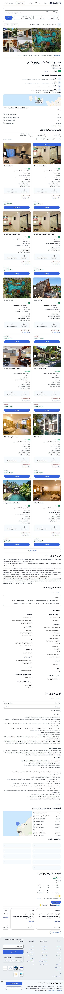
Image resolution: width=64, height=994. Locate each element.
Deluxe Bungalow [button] (39, 503)
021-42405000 (7, 957)
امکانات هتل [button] (36, 55)
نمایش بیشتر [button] (58, 804)
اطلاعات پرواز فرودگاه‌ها (56, 976)
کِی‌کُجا (60, 973)
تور (60, 961)
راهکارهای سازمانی (43, 964)
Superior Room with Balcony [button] (12, 368)
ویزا (60, 958)
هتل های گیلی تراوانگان (45, 25)
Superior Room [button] (8, 300)
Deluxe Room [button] (38, 437)
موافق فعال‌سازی (14, 983)
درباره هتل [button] (43, 55)
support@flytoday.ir (9, 961)
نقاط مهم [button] (25, 55)
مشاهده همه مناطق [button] (57, 126)
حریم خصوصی (59, 990)
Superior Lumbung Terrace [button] (12, 234)
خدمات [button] (59, 941)
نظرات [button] (19, 55)
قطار (36, 3)
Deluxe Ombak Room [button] (40, 368)
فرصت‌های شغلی (30, 952)
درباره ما (32, 946)
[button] (30, 3)
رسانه (33, 964)
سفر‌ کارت (32, 958)
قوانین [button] (30, 55)
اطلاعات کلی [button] (57, 55)
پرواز (45, 3)
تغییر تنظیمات (14, 988)
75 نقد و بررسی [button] (48, 71)
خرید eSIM (58, 970)
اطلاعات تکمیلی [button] (43, 941)
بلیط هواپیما (58, 946)
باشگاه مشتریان (44, 958)
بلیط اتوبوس (58, 955)
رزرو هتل (54, 25)
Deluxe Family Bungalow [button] (11, 437)
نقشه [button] (59, 109)
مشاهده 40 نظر (56, 932)
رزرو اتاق (47, 207)
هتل (41, 3)
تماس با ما (32, 949)
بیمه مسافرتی (58, 967)
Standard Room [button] (38, 300)
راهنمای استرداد (44, 946)
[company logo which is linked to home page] (54, 3)
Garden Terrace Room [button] (40, 166)
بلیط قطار (59, 952)
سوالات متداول (44, 955)
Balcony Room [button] (8, 166)
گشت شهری (58, 964)
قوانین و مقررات (44, 952)
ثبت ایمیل (13, 952)
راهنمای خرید (44, 949)
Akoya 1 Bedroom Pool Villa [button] (12, 503)
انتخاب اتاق (17, 207)
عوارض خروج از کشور (43, 961)
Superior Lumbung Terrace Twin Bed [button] (44, 234)
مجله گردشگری (31, 955)
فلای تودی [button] (31, 941)
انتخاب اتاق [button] (49, 55)
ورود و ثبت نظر (56, 902)
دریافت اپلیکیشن (30, 961)
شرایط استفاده (51, 990)
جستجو (9, 18)
